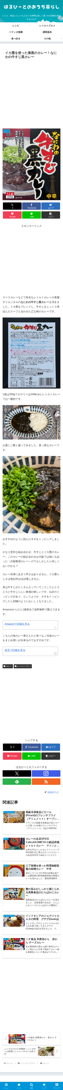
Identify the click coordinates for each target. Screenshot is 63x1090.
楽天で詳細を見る (15, 650)
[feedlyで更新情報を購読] (17, 781)
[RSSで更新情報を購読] (46, 781)
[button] (50, 215)
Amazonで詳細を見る (17, 624)
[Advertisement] (31, 93)
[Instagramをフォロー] (46, 773)
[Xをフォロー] (17, 773)
